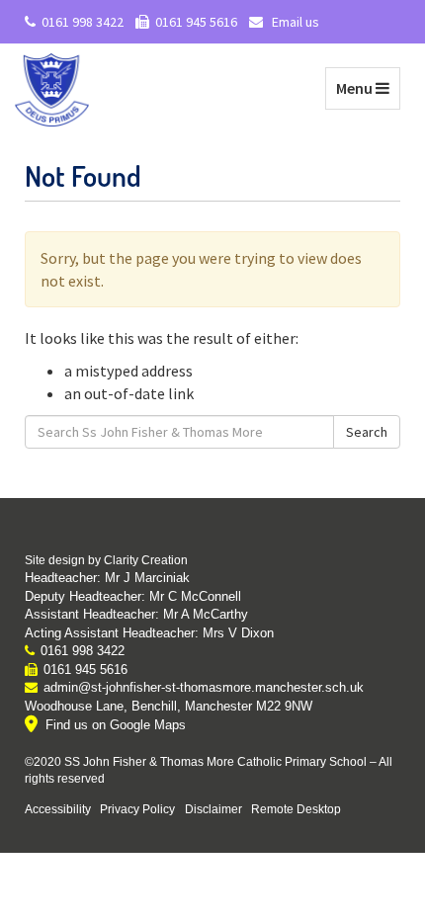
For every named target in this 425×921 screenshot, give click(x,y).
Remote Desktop (296, 808)
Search (366, 432)
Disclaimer (213, 808)
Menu (367, 87)
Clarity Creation (146, 560)
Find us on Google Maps (115, 724)
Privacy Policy (137, 808)
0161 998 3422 (83, 22)
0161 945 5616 (196, 22)
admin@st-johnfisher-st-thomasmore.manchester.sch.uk (203, 687)
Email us (294, 22)
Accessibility (58, 808)
